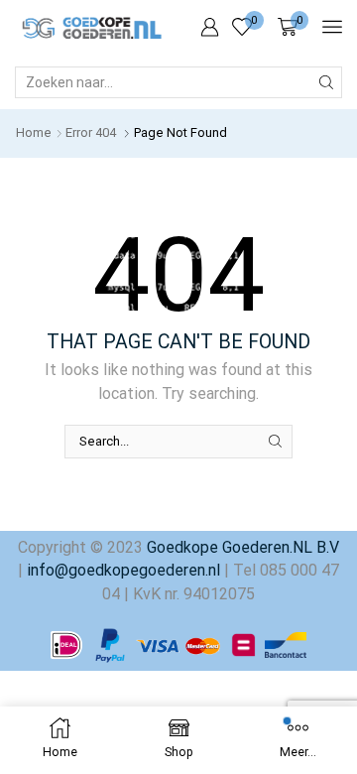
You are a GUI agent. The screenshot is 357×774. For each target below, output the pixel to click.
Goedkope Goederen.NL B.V (243, 547)
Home (34, 132)
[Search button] (326, 82)
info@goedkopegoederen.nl (121, 570)
